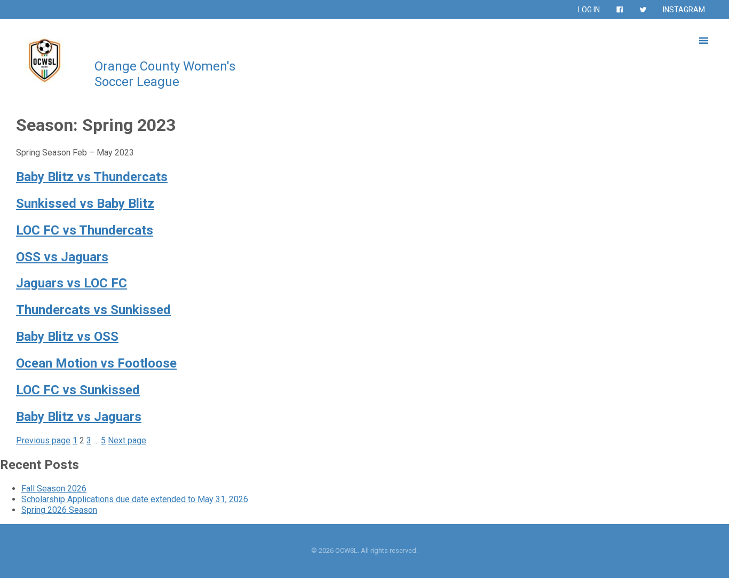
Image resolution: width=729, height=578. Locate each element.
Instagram (684, 9)
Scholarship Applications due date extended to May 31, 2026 (134, 499)
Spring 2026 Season (59, 510)
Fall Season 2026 (53, 488)
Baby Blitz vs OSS (67, 336)
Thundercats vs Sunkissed (93, 309)
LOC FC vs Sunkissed (78, 389)
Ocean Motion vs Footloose (96, 363)
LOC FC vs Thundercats (84, 230)
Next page (127, 440)
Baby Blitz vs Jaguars (78, 416)
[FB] (619, 10)
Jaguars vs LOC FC (71, 283)
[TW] (643, 10)
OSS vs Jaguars (62, 256)
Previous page (43, 440)
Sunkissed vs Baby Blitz (85, 203)
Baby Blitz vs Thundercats (92, 176)
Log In (589, 9)
